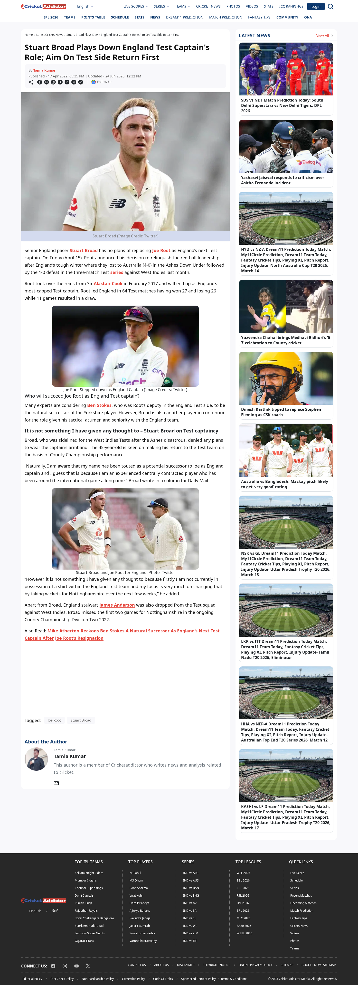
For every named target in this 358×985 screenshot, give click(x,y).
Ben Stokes (99, 405)
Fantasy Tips (259, 17)
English (83, 6)
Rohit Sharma (139, 888)
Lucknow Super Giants (90, 933)
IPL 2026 (51, 17)
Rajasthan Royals (86, 911)
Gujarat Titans (84, 941)
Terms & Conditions (234, 979)
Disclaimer (185, 965)
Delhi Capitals (84, 895)
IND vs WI (190, 926)
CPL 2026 (243, 888)
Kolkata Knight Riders (89, 873)
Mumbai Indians (86, 880)
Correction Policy (133, 979)
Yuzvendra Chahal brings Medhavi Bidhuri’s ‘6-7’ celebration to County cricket (286, 340)
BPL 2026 (243, 911)
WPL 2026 (243, 873)
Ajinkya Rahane (140, 911)
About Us (161, 965)
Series (294, 888)
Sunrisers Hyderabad (89, 926)
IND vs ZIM (190, 933)
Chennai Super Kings (89, 888)
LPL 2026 (243, 903)
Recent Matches (301, 895)
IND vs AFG (190, 873)
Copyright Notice (216, 965)
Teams (69, 17)
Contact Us (137, 965)
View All (323, 35)
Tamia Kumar (44, 70)
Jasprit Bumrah (140, 926)
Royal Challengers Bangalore (94, 918)
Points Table (93, 17)
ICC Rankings (291, 6)
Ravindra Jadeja (140, 918)
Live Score (297, 873)
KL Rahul (135, 873)
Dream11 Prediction (184, 17)
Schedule (120, 17)
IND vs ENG (191, 895)
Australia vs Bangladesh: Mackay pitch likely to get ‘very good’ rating (284, 484)
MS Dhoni (136, 880)
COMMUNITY (287, 17)
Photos (233, 6)
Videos (252, 6)
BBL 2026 (243, 880)
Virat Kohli (136, 895)
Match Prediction (225, 17)
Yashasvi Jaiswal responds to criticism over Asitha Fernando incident (282, 180)
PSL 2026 (243, 895)
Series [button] (159, 6)
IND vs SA (190, 911)
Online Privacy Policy (256, 965)
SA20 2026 (244, 926)
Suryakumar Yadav (142, 933)
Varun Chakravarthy (143, 941)
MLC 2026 (243, 918)
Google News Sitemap (318, 965)
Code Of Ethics (163, 979)
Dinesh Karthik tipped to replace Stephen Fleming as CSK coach (281, 412)
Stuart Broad (84, 250)
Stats (268, 6)
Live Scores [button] (133, 6)
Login (315, 6)
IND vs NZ (190, 903)
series (116, 272)
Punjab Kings (83, 903)
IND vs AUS (191, 880)
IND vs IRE (190, 941)
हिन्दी (55, 911)
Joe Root (161, 250)
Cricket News (208, 6)
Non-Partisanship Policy (98, 979)
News (155, 17)
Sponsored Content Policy (198, 979)
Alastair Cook (108, 283)
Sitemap (287, 965)
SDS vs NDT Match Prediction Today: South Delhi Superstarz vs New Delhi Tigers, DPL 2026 (282, 105)
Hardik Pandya (139, 903)
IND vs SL (189, 918)
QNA (308, 17)
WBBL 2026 (244, 933)
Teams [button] (180, 6)
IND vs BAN (191, 888)
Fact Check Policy (62, 979)
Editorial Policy (32, 979)
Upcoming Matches (303, 903)
